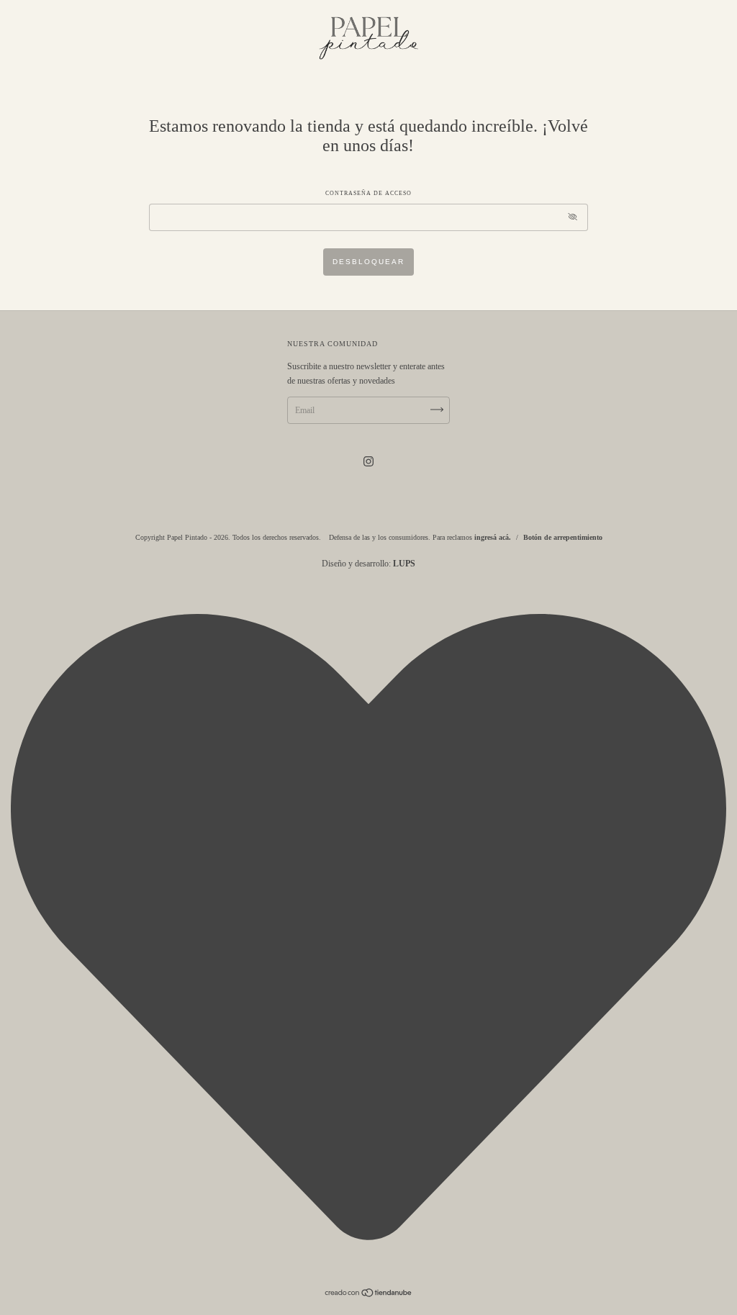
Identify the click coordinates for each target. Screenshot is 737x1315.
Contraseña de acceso (368, 193)
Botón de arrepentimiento (562, 537)
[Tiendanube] (369, 1295)
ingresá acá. (492, 537)
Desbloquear (368, 262)
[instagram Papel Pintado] (368, 461)
